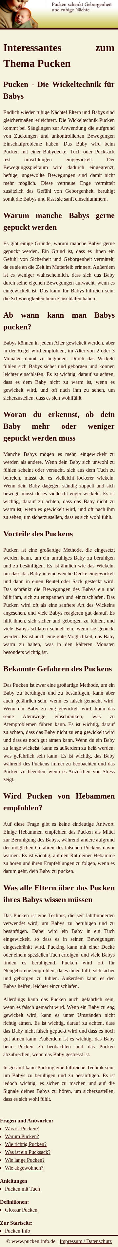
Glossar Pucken (21, 1210)
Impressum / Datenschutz (86, 1241)
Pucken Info (17, 1231)
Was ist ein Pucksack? (27, 1152)
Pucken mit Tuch (22, 1189)
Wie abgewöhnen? (24, 1168)
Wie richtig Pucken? (26, 1144)
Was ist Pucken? (22, 1128)
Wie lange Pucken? (25, 1160)
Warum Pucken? (22, 1136)
